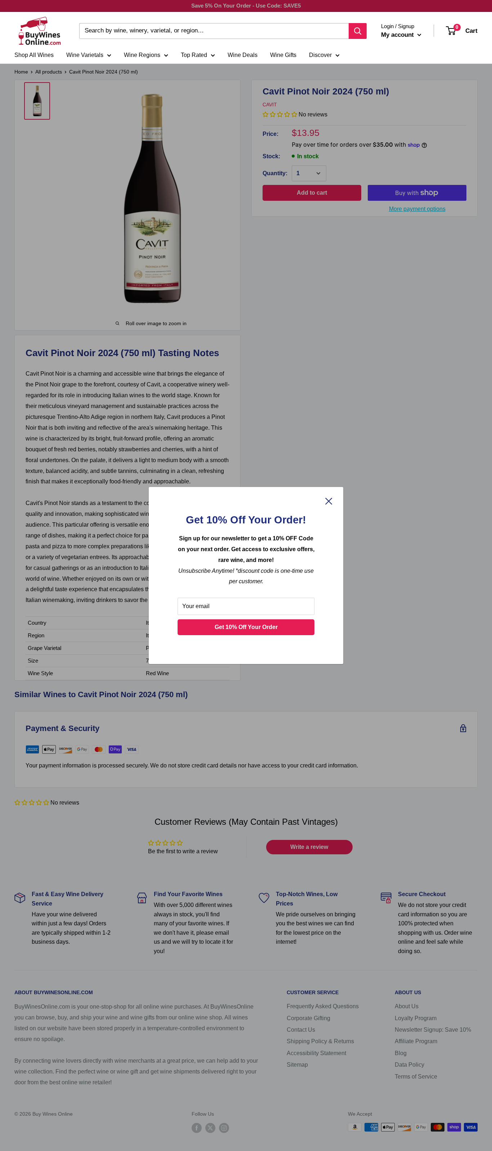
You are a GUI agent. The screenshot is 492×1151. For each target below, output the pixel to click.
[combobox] (214, 31)
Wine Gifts (283, 55)
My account (398, 34)
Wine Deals (243, 55)
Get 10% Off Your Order (246, 627)
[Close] (328, 501)
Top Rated (194, 55)
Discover (320, 55)
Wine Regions (142, 55)
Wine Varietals (84, 55)
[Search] (358, 31)
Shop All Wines (34, 55)
